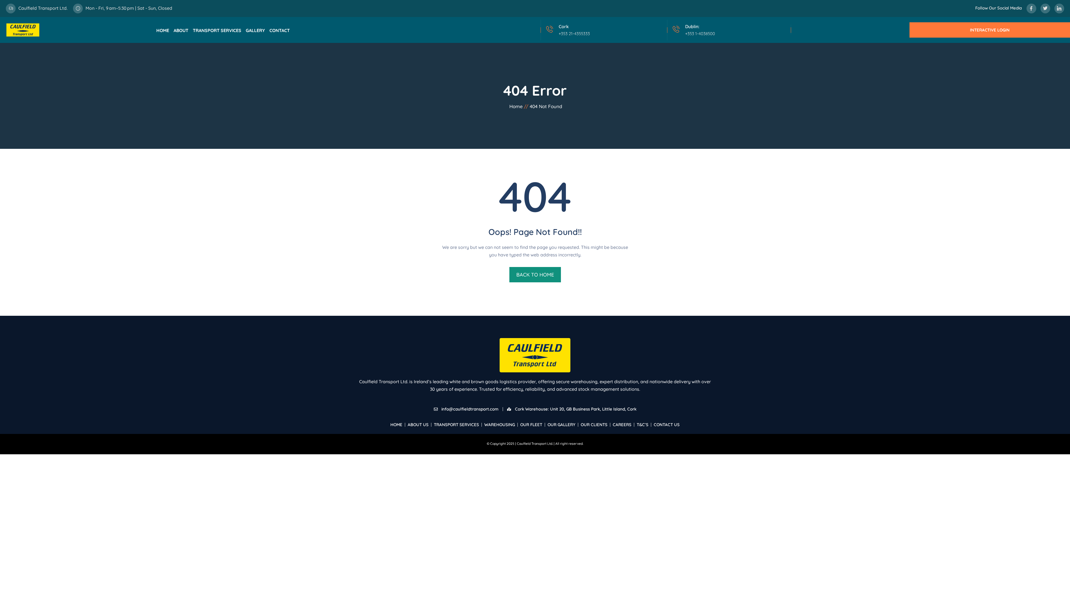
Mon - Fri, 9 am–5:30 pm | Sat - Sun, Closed (129, 8)
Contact (279, 30)
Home (162, 30)
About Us (418, 424)
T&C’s (642, 424)
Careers (622, 424)
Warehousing (499, 424)
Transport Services (217, 30)
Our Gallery (561, 424)
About (181, 30)
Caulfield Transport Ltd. (42, 8)
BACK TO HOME (535, 274)
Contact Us (667, 424)
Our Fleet (531, 424)
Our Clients (594, 424)
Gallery (255, 30)
